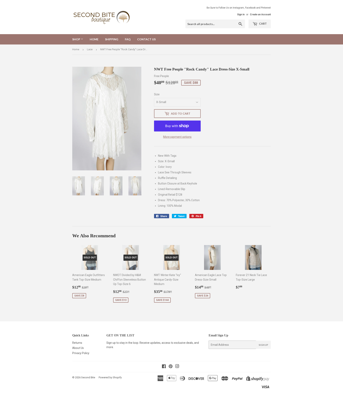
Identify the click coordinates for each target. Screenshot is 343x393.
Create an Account (260, 14)
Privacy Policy (80, 353)
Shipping (111, 39)
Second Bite (88, 377)
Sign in (241, 14)
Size (157, 94)
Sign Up (263, 344)
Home (94, 39)
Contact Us (146, 39)
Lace (89, 49)
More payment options (177, 136)
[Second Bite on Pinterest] (171, 366)
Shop (76, 39)
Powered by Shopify (110, 377)
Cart (262, 23)
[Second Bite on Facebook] (164, 366)
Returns (77, 342)
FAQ (128, 39)
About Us (78, 348)
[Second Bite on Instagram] (177, 366)
